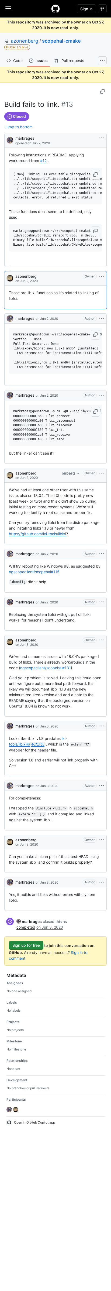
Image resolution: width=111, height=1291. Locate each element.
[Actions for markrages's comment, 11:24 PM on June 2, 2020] (101, 395)
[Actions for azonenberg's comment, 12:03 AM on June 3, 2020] (101, 640)
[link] (29, 921)
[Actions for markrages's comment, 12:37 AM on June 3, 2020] (101, 882)
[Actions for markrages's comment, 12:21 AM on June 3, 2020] (101, 785)
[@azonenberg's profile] (10, 278)
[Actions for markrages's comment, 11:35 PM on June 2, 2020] (101, 554)
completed (25, 927)
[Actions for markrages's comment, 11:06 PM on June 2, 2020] (101, 318)
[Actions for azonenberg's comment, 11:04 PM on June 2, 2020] (101, 276)
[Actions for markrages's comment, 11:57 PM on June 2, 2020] (101, 602)
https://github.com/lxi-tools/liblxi (37, 533)
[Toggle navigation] (8, 8)
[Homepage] (55, 8)
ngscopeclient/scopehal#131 (45, 667)
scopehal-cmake (61, 41)
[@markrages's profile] (10, 140)
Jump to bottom (18, 127)
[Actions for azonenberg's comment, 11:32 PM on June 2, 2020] (101, 473)
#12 (43, 160)
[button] (95, 175)
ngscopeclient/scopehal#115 (34, 571)
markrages (24, 138)
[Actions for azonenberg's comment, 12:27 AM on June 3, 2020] (101, 840)
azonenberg (24, 41)
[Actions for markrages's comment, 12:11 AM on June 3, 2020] (101, 726)
